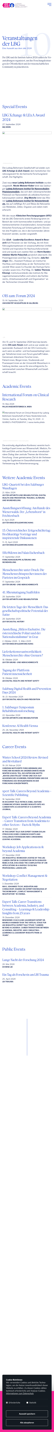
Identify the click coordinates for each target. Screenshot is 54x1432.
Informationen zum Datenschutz (20, 1393)
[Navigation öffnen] (49, 5)
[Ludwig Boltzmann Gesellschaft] (15, 5)
